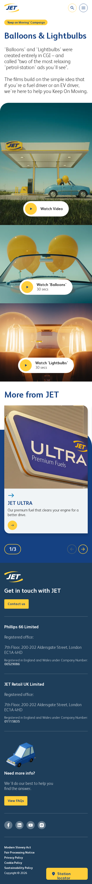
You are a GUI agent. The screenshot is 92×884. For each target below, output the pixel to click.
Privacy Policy (13, 857)
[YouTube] (31, 825)
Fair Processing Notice (19, 852)
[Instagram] (42, 825)
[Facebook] (8, 825)
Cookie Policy (13, 862)
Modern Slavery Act (17, 847)
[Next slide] (83, 549)
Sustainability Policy (18, 867)
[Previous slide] (72, 549)
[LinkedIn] (19, 825)
